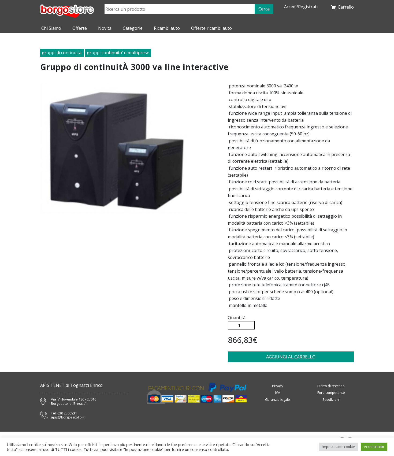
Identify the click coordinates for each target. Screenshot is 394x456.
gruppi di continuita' (62, 52)
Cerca (264, 9)
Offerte (79, 28)
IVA (277, 392)
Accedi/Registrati (301, 6)
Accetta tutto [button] (374, 446)
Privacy (277, 385)
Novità (104, 28)
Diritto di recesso (331, 385)
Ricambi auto (167, 28)
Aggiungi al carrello (290, 357)
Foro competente (331, 392)
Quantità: (237, 318)
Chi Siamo (51, 28)
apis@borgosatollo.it (67, 417)
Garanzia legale (277, 399)
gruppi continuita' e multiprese (118, 52)
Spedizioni (331, 399)
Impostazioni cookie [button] (338, 446)
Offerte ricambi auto (211, 28)
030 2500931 (67, 413)
